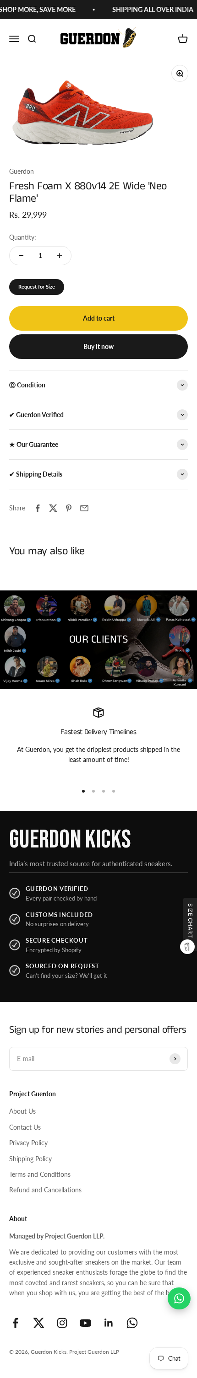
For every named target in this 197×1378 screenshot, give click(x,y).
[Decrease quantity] (21, 256)
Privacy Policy (28, 1143)
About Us (22, 1111)
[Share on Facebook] (37, 508)
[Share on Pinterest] (69, 508)
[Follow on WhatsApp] (132, 1323)
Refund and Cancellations (45, 1190)
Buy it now (98, 346)
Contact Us (25, 1127)
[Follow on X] (39, 1323)
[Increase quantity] (59, 256)
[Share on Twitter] (53, 508)
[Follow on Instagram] (62, 1323)
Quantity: (22, 237)
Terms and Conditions (40, 1174)
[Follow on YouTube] (85, 1323)
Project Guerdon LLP (94, 1351)
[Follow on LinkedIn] (109, 1323)
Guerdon (21, 171)
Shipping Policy (30, 1159)
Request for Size (36, 287)
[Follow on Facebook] (15, 1323)
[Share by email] (84, 508)
